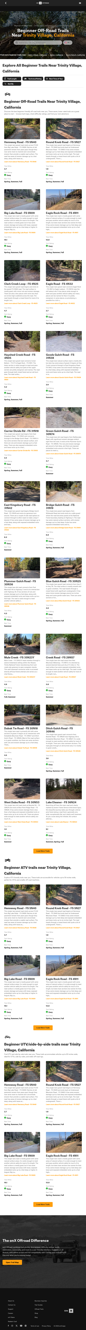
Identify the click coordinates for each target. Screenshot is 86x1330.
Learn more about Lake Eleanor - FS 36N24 (63, 811)
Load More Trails (43, 851)
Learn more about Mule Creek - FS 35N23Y (22, 666)
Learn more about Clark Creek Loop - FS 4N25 (22, 292)
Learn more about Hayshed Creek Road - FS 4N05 (22, 366)
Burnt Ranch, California (75, 55)
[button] (12, 79)
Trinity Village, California (37, 55)
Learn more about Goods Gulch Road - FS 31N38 (63, 366)
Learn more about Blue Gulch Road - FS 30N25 (63, 593)
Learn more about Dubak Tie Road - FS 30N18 (22, 738)
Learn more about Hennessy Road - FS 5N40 (22, 151)
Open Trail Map (12, 1262)
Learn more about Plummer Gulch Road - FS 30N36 (22, 593)
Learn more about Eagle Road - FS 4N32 (63, 292)
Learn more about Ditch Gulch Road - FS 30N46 (63, 738)
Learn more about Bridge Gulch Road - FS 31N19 (63, 516)
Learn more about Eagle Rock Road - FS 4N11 (63, 222)
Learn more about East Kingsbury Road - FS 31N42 (22, 516)
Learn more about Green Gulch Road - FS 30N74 (63, 441)
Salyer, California (56, 55)
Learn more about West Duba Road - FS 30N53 (22, 811)
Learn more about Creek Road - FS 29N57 (63, 666)
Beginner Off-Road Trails (23, 26)
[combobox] (39, 43)
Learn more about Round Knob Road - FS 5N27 (63, 151)
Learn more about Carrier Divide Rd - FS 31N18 (22, 441)
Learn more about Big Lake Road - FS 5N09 (22, 222)
